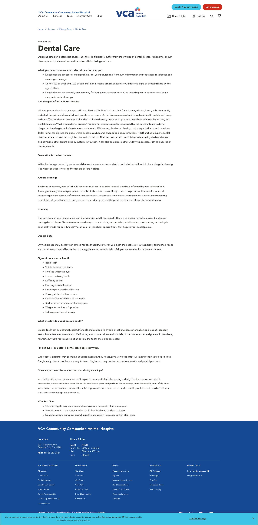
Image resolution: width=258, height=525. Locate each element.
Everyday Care (84, 16)
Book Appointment (186, 7)
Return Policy (155, 490)
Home (40, 29)
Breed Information (83, 494)
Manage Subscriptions (122, 480)
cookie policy (116, 517)
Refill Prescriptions (120, 485)
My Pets (116, 476)
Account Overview (121, 471)
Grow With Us (44, 503)
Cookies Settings (197, 519)
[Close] (253, 518)
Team (70, 16)
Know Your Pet (81, 490)
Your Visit (79, 485)
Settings (116, 499)
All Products (155, 471)
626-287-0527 (53, 453)
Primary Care (65, 29)
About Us (43, 16)
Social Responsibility (47, 494)
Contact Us (43, 476)
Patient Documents (121, 490)
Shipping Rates (156, 485)
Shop (99, 16)
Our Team (79, 480)
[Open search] (213, 16)
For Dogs (154, 476)
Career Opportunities (48, 499)
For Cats (153, 480)
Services (57, 16)
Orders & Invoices (120, 494)
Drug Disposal (194, 476)
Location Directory (46, 485)
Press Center (43, 490)
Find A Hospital (44, 480)
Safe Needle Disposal (197, 471)
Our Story (79, 471)
